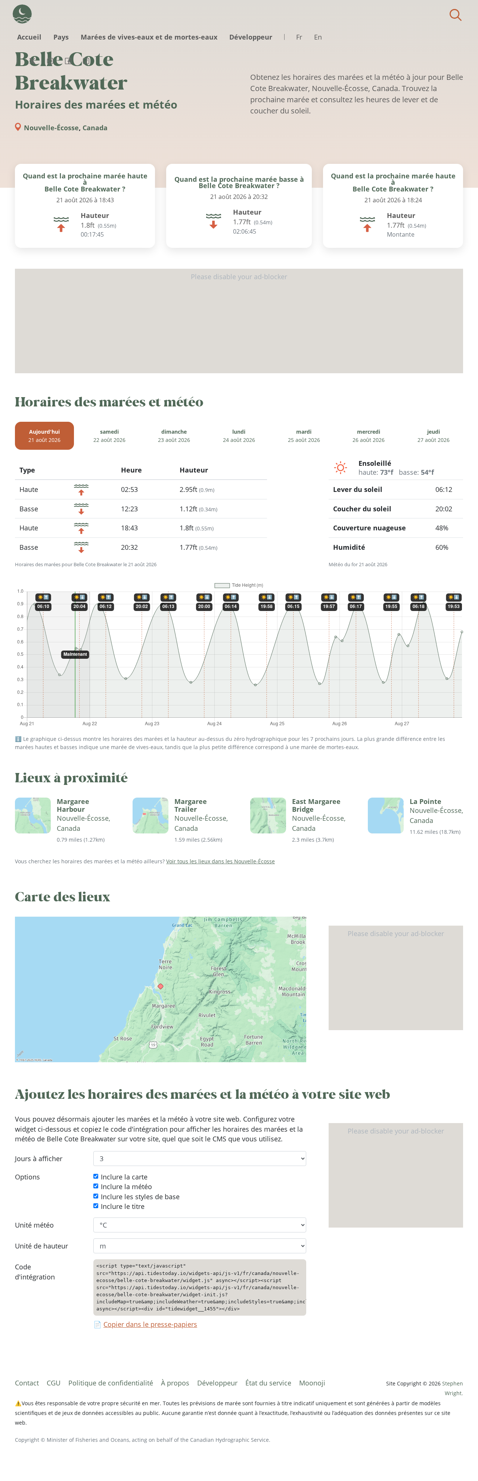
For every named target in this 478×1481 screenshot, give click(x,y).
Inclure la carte (124, 1176)
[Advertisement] (239, 321)
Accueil (29, 36)
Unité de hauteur (41, 1245)
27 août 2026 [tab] (434, 436)
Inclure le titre (123, 1206)
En (318, 36)
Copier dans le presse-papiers (150, 1323)
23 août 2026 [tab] (174, 436)
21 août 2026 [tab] (44, 436)
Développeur (250, 36)
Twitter (32, 61)
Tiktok (86, 61)
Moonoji (312, 1382)
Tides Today (22, 14)
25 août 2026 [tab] (304, 436)
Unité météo (34, 1224)
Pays (61, 36)
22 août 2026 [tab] (109, 436)
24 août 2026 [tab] (239, 436)
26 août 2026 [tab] (369, 436)
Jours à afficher (38, 1158)
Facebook (68, 61)
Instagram (50, 61)
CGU (53, 1382)
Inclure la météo (126, 1186)
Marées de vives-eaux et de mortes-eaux (149, 36)
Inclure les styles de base (140, 1196)
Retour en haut (457, 1460)
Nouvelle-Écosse (51, 127)
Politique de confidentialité (110, 1382)
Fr (299, 36)
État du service (268, 1382)
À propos (175, 1382)
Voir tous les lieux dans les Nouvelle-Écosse (220, 861)
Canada (95, 127)
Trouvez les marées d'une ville (455, 15)
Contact (27, 1382)
